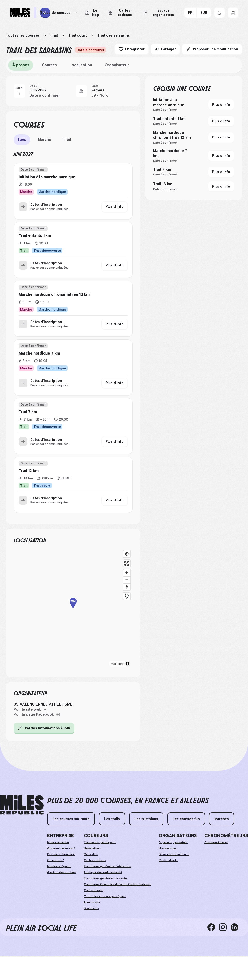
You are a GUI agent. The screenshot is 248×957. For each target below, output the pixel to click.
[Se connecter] (219, 12)
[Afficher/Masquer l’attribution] (127, 664)
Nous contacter (58, 842)
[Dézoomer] (126, 579)
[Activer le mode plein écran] (126, 563)
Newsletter (91, 848)
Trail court (77, 35)
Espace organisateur (173, 842)
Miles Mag (91, 854)
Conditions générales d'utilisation (107, 866)
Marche (44, 139)
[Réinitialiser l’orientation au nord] (126, 586)
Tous (21, 139)
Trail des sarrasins (113, 35)
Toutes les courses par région (105, 896)
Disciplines (91, 908)
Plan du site (92, 902)
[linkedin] (236, 927)
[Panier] (233, 12)
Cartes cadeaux (95, 860)
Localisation (81, 65)
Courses (49, 65)
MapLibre (117, 663)
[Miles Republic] (20, 12)
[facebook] (213, 927)
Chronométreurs (216, 842)
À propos (20, 65)
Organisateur (117, 65)
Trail (54, 35)
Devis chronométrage (174, 854)
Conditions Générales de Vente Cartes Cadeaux (117, 884)
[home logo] (22, 805)
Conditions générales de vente (105, 878)
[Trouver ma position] (126, 553)
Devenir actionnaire (61, 854)
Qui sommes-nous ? (61, 848)
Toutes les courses (23, 35)
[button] (73, 608)
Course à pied (93, 890)
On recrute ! (55, 860)
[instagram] (225, 927)
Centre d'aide (168, 860)
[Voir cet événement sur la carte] (81, 91)
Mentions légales (59, 866)
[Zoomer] (126, 572)
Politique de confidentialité (103, 872)
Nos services (168, 848)
